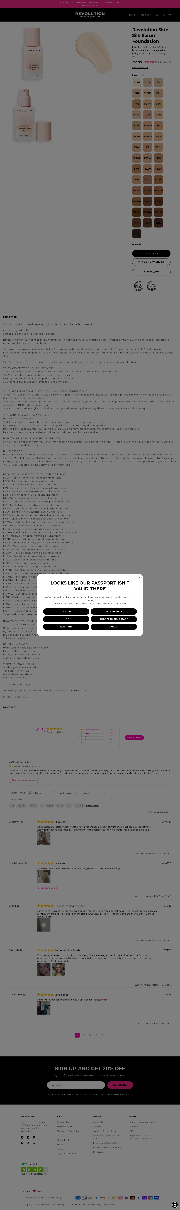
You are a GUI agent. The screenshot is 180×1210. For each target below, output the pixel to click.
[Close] (139, 577)
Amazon (66, 611)
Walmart (66, 626)
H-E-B (66, 619)
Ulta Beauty (113, 611)
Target (114, 626)
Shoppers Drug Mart (113, 619)
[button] (175, 1205)
